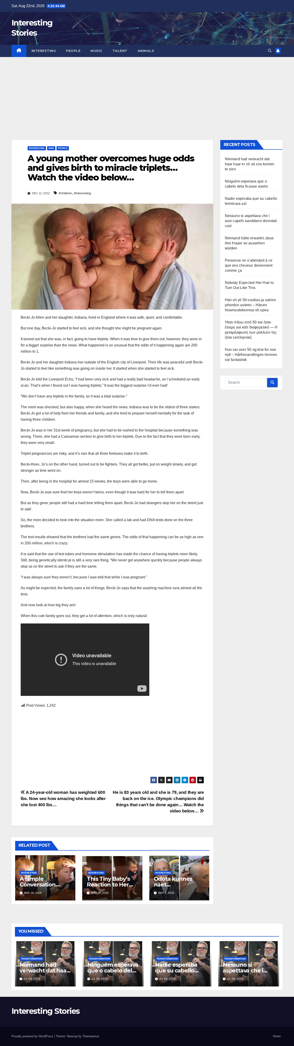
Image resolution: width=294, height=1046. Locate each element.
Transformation (31, 958)
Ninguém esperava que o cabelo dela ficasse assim (112, 970)
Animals (146, 51)
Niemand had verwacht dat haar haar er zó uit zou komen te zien (249, 164)
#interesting (82, 193)
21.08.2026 (32, 978)
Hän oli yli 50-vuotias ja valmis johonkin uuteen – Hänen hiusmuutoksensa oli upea (250, 305)
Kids (51, 148)
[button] (269, 51)
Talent (120, 51)
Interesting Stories (45, 1011)
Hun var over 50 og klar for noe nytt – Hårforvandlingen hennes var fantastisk (251, 355)
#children (65, 193)
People (73, 51)
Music (96, 51)
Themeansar (90, 1036)
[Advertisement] (147, 91)
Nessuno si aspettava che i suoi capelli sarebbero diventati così (251, 221)
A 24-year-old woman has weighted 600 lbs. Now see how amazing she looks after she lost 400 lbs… (63, 798)
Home (277, 1036)
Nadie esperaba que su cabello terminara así (176, 970)
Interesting (43, 51)
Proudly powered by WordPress (32, 1036)
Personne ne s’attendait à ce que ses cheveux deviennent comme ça (249, 265)
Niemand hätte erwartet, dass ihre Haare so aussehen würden (249, 243)
